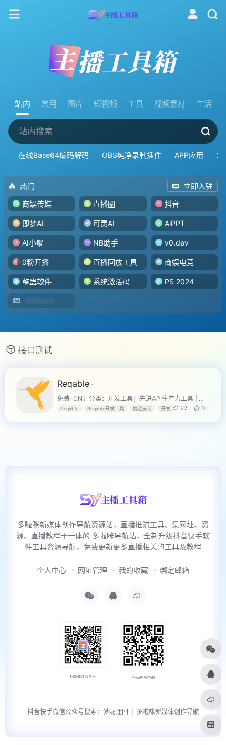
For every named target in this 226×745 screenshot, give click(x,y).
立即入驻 (198, 186)
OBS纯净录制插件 (131, 155)
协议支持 (142, 408)
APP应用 (188, 155)
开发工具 (170, 408)
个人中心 (51, 570)
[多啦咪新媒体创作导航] (113, 15)
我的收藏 (133, 570)
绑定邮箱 (174, 570)
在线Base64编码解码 (53, 155)
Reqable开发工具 (105, 408)
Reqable (75, 383)
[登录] (192, 15)
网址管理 (92, 570)
